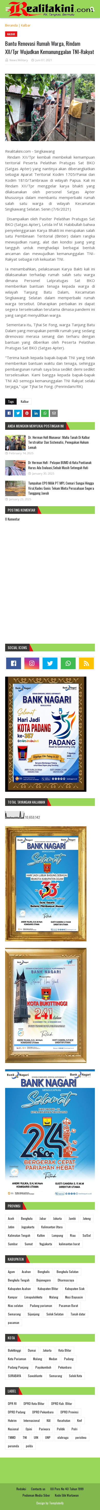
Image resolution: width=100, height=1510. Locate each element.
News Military (18, 60)
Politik (61, 1429)
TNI (25, 1437)
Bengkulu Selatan (67, 1271)
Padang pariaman (41, 1305)
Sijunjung (33, 1314)
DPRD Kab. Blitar (61, 1403)
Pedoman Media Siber (36, 1495)
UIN (36, 1437)
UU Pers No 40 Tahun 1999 (67, 1489)
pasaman (13, 1322)
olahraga (62, 1437)
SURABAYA (14, 1375)
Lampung (57, 1235)
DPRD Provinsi (69, 1412)
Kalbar (26, 25)
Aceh (11, 1218)
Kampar (12, 1297)
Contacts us (38, 1489)
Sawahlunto (35, 1375)
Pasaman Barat (68, 1305)
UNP (48, 1437)
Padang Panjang (18, 1367)
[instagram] (31, 663)
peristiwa (80, 1437)
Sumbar (13, 1244)
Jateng (87, 1218)
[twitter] (50, 663)
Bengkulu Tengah (18, 1280)
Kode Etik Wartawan (67, 1495)
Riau (73, 1235)
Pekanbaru (65, 1367)
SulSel (87, 1235)
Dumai (32, 1350)
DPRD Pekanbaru (43, 1412)
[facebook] (13, 663)
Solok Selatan (55, 1314)
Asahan (26, 1271)
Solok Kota (75, 1375)
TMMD (12, 1437)
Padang (69, 1359)
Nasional (13, 1429)
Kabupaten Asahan (19, 1288)
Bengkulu (27, 1218)
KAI (49, 1420)
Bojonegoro (43, 1280)
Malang (53, 1297)
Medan (53, 1359)
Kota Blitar (64, 1350)
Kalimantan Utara (52, 1227)
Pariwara (44, 1429)
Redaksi (21, 1489)
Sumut (29, 1244)
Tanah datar (78, 1314)
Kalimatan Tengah (19, 1235)
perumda (13, 1446)
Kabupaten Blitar (48, 1288)
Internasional (32, 1420)
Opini (29, 1429)
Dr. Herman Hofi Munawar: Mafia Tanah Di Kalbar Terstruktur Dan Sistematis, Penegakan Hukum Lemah (59, 442)
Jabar (42, 1218)
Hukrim (12, 1420)
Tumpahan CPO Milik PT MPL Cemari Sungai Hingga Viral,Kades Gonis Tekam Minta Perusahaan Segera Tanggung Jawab (61, 488)
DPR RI (12, 1403)
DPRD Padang (16, 1412)
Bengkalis (44, 1271)
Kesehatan (63, 1420)
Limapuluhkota (33, 1297)
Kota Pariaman (17, 1359)
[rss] (86, 663)
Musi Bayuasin (74, 1297)
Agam (11, 1271)
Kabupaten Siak (74, 1288)
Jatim (11, 1227)
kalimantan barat (69, 1244)
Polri (74, 1429)
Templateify (56, 1503)
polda (29, 1446)
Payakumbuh (43, 1367)
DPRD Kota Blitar (34, 1403)
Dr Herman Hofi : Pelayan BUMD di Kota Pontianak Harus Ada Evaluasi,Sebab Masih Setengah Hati (60, 465)
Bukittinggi (14, 1350)
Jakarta (57, 1218)
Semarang (14, 1314)
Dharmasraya (66, 1280)
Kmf (79, 1420)
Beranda (11, 25)
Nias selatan (15, 1305)
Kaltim (41, 1235)
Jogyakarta (27, 1227)
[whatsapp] (68, 663)
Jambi (72, 1218)
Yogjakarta (45, 1244)
